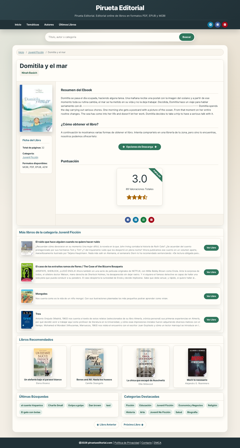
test (108, 405)
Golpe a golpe (76, 405)
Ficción (130, 405)
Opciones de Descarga (139, 146)
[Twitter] (210, 25)
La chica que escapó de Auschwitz (146, 380)
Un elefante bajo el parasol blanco (43, 379)
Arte (142, 412)
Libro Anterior (108, 424)
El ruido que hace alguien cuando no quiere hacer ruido (68, 241)
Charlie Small (55, 405)
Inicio (18, 24)
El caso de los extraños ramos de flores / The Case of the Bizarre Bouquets (79, 266)
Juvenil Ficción (36, 52)
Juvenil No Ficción (160, 412)
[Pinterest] (225, 25)
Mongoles (41, 293)
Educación (145, 405)
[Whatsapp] (143, 220)
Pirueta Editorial (120, 8)
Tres (38, 313)
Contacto (146, 442)
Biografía (192, 412)
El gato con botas (30, 412)
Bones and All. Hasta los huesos (94, 379)
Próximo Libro (132, 424)
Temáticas (32, 24)
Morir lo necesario (197, 379)
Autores (49, 24)
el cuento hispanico (32, 405)
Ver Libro (211, 247)
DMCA (157, 442)
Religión (212, 405)
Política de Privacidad (126, 442)
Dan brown (95, 405)
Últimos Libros (67, 24)
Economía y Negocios (191, 405)
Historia (130, 412)
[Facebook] (218, 25)
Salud (179, 412)
